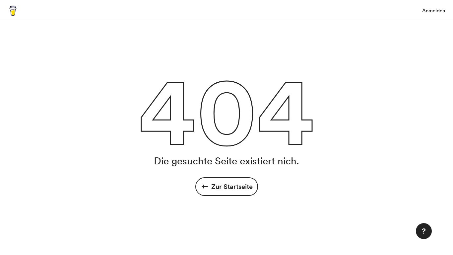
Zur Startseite (232, 187)
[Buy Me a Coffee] (13, 11)
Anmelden (433, 11)
